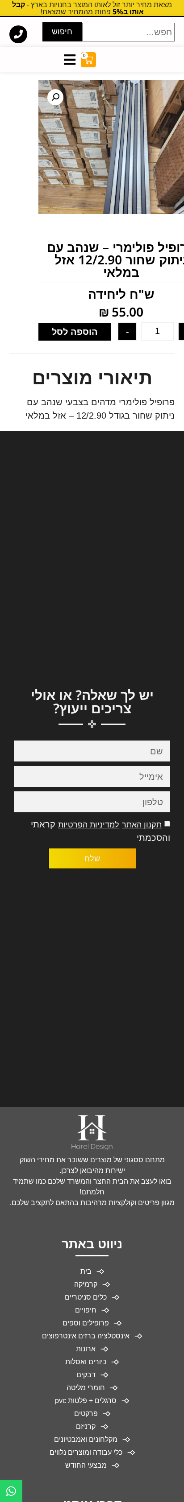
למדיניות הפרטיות (88, 824)
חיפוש (62, 31)
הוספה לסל (75, 332)
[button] (55, 97)
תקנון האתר (142, 824)
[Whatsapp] (11, 1491)
